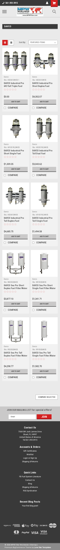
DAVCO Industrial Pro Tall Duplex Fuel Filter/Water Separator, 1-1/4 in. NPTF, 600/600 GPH (15, 220)
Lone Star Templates (42, 547)
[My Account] (47, 3)
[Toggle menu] (4, 11)
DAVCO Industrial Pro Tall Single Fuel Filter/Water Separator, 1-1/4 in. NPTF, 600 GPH (43, 220)
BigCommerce (19, 547)
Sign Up (33, 458)
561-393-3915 (11, 3)
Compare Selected (46, 397)
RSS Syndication (30, 491)
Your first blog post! (30, 506)
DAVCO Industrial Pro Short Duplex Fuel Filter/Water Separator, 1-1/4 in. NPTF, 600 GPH (43, 85)
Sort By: (22, 42)
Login (25, 458)
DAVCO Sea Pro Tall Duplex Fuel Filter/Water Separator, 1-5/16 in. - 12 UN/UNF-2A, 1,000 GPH (16, 355)
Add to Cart (15, 102)
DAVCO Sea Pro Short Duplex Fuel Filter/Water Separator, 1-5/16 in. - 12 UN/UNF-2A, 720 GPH (16, 287)
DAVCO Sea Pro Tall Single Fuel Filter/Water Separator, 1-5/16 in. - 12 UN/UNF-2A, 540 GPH (44, 355)
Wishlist (30, 454)
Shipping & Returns (30, 462)
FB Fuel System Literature (30, 477)
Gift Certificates (30, 451)
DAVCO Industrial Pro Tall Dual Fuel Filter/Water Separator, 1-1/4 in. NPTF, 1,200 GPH (43, 152)
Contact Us (30, 480)
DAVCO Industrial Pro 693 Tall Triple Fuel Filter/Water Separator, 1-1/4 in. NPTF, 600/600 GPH (15, 85)
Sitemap (33, 545)
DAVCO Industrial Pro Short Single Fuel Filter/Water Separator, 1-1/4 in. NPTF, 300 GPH (15, 152)
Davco (6, 77)
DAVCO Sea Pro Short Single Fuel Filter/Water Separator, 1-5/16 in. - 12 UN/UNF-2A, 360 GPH (44, 287)
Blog (30, 484)
